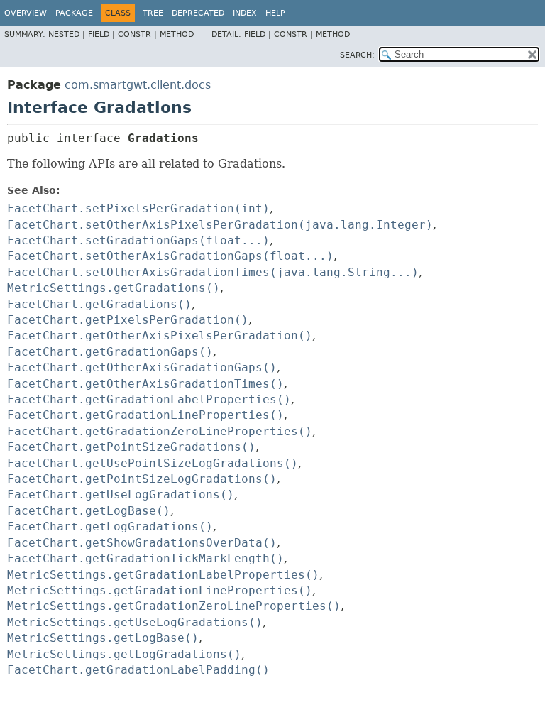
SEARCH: (357, 55)
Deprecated (198, 13)
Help (275, 13)
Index (245, 13)
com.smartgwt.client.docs (138, 85)
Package (74, 13)
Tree (153, 13)
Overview (25, 13)
